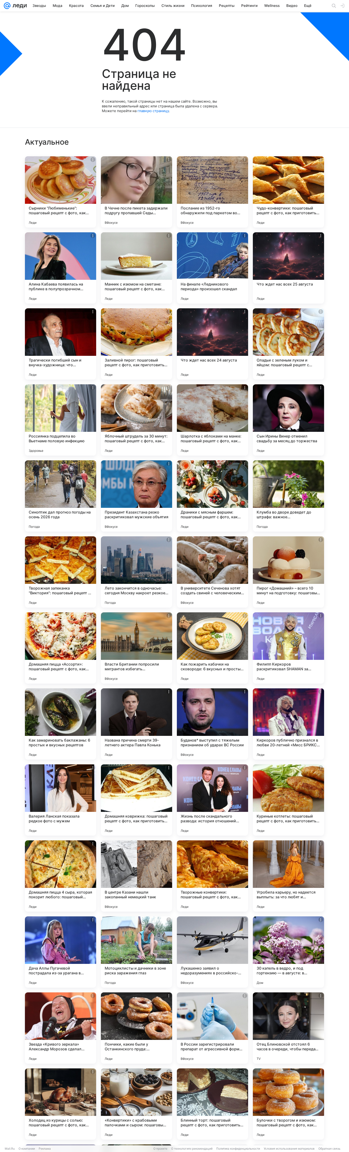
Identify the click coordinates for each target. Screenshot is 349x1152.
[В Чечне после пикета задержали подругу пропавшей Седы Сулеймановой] (136, 192)
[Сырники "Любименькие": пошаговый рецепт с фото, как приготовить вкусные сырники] (60, 192)
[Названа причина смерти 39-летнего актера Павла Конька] (136, 724)
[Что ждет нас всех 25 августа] (288, 268)
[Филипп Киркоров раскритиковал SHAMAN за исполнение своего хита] (288, 648)
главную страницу (153, 111)
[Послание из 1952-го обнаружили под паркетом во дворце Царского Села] (212, 192)
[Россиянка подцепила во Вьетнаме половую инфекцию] (60, 420)
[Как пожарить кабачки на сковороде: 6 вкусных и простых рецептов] (212, 648)
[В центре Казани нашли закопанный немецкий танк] (136, 876)
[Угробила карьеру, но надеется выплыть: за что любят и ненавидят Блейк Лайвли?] (288, 876)
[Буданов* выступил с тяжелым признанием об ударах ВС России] (212, 724)
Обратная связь (329, 1148)
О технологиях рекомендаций (191, 1148)
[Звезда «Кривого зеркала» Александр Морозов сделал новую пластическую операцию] (60, 1028)
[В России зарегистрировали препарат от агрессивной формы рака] (212, 1028)
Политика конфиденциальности (238, 1148)
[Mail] (7, 5)
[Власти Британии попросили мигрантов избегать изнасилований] (136, 648)
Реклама (45, 1148)
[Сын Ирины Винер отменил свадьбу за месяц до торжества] (288, 420)
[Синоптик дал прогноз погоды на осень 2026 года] (60, 496)
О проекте (160, 1148)
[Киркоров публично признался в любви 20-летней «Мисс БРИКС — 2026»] (288, 724)
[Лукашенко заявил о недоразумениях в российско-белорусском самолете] (212, 952)
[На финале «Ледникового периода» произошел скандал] (212, 268)
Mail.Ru (10, 1148)
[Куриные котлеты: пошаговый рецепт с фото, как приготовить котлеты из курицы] (288, 800)
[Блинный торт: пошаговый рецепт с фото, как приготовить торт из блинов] (212, 1104)
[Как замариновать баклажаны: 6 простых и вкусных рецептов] (60, 724)
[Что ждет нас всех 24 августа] (212, 344)
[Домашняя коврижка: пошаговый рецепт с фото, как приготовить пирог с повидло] (136, 800)
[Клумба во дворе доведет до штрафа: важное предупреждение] (288, 496)
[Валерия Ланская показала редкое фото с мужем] (60, 800)
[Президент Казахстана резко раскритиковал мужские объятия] (136, 496)
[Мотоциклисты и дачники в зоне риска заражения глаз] (136, 952)
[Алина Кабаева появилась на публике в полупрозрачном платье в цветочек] (60, 268)
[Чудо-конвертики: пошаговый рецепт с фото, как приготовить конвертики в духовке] (288, 192)
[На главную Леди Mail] (18, 5)
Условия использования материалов (289, 1148)
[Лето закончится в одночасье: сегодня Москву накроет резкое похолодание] (136, 572)
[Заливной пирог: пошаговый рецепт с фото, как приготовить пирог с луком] (136, 344)
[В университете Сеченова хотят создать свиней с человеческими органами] (212, 572)
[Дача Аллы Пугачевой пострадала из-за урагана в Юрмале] (60, 952)
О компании (27, 1148)
